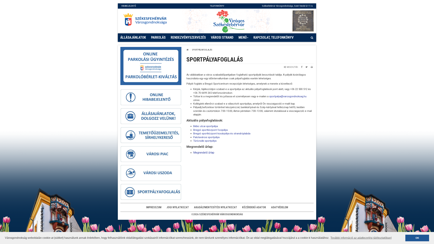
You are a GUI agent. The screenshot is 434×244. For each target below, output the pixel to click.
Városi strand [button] (222, 37)
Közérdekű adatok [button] (254, 207)
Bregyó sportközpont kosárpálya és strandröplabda (221, 133)
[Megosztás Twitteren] (306, 67)
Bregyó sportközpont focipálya (210, 129)
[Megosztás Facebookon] (301, 67)
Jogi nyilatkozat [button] (177, 207)
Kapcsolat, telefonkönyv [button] (273, 37)
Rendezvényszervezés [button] (188, 37)
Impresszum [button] (153, 207)
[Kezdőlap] (187, 49)
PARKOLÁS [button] (158, 37)
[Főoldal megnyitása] (146, 20)
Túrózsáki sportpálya (204, 140)
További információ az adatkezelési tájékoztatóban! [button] (361, 237)
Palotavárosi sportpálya (206, 137)
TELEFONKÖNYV (217, 6)
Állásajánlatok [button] (133, 37)
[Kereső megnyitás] (312, 37)
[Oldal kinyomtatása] (312, 67)
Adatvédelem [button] (279, 207)
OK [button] (417, 238)
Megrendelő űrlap (203, 152)
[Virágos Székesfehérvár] (229, 21)
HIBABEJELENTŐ (128, 6)
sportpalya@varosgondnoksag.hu (288, 96)
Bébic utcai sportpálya (205, 126)
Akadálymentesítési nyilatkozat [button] (215, 207)
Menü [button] (243, 37)
